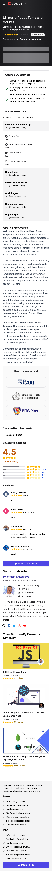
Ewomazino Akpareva (30, 39)
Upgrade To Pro (26, 865)
